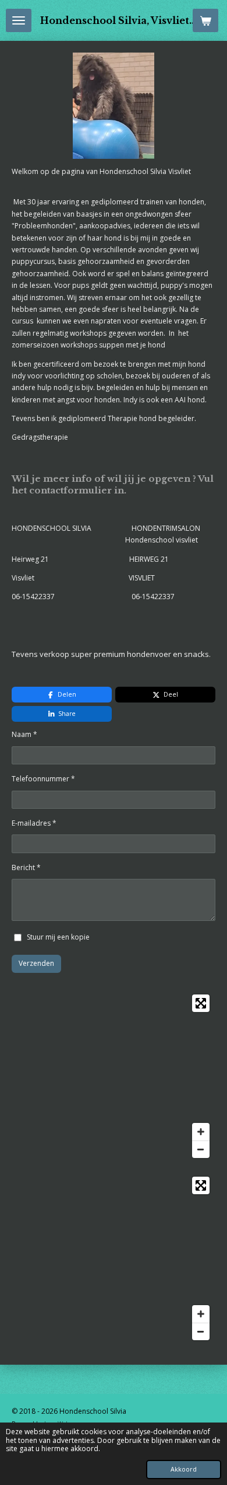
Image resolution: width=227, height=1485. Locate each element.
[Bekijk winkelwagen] (205, 20)
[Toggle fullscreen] (201, 1003)
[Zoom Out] (201, 1149)
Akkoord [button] (184, 1469)
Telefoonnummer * (43, 779)
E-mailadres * (34, 823)
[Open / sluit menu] (18, 20)
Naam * (24, 734)
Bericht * (26, 867)
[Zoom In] (201, 1131)
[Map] (113, 1076)
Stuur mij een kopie (58, 937)
